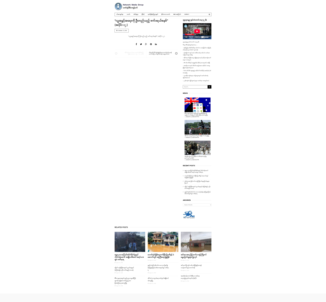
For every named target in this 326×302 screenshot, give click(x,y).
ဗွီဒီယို (143, 14)
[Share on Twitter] (141, 44)
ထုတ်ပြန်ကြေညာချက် (153, 14)
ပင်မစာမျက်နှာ (119, 14)
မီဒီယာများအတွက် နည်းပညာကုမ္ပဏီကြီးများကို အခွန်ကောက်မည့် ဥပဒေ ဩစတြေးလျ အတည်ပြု (196, 114)
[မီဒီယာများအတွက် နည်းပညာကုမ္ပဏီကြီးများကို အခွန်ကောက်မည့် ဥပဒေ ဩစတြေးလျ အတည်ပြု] (198, 105)
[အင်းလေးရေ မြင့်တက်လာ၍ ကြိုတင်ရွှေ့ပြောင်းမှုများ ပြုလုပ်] (196, 242)
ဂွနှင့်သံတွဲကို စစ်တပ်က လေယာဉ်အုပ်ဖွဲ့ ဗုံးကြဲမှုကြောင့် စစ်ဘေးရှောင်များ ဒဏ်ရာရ (198, 193)
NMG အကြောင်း (177, 14)
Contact (186, 14)
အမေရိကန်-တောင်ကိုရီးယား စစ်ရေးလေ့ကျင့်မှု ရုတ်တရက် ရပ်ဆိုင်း (196, 157)
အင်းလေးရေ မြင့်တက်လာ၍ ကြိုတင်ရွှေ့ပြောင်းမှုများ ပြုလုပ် (197, 182)
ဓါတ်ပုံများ (136, 14)
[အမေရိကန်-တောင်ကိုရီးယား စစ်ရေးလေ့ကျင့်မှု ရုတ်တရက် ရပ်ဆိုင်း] (198, 148)
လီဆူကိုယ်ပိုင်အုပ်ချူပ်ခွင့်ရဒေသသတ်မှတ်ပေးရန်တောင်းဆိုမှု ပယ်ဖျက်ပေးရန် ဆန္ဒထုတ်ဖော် (160, 53)
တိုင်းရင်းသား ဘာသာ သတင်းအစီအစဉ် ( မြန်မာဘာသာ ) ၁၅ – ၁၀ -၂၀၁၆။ (134, 53)
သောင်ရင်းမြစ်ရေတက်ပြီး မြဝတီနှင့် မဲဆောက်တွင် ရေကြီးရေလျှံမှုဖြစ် (196, 177)
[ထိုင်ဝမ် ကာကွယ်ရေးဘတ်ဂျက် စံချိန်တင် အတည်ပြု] (198, 127)
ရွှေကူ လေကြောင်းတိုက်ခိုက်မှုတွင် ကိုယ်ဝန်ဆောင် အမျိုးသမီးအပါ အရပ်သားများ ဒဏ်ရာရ (196, 171)
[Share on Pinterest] (151, 44)
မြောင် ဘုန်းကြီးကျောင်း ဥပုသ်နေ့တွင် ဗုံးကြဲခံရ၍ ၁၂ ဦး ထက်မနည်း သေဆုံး (197, 187)
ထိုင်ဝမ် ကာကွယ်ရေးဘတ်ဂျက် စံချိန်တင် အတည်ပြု (197, 136)
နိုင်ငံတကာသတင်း (165, 14)
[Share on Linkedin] (156, 44)
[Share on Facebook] (136, 44)
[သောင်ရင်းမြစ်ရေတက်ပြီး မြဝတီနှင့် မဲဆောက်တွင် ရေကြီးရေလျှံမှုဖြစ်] (163, 242)
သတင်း (128, 14)
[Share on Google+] (146, 44)
